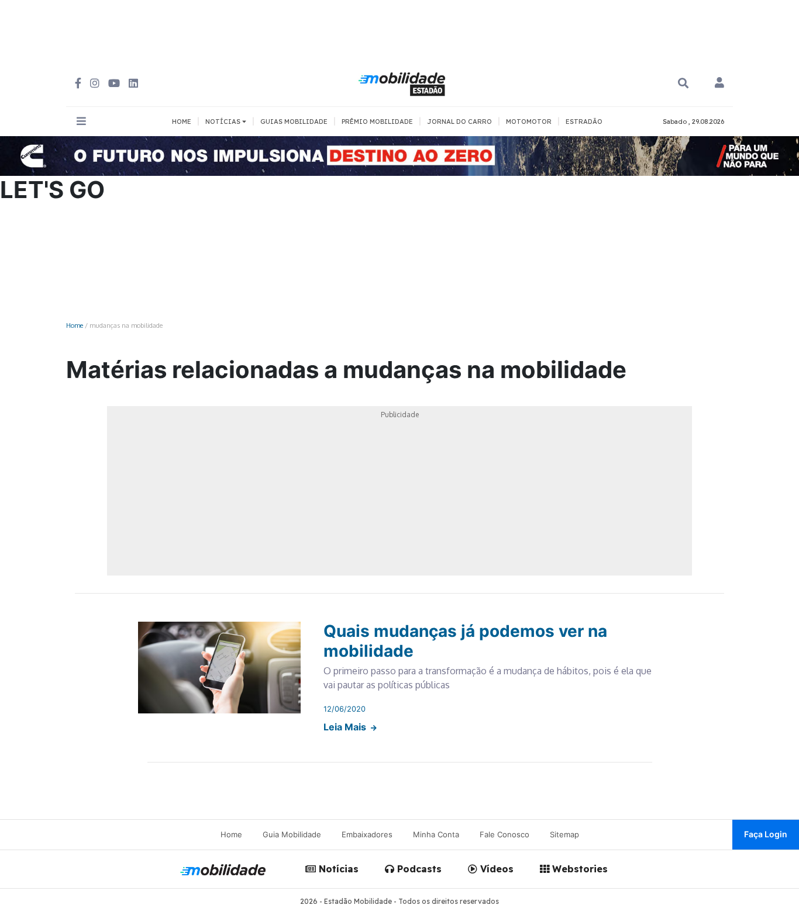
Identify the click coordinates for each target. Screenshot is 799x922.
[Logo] (403, 82)
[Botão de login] (719, 84)
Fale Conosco (504, 834)
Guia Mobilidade (292, 834)
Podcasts (418, 869)
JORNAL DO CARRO (459, 121)
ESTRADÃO (584, 121)
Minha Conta (436, 834)
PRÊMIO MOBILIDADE (377, 121)
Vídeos (495, 869)
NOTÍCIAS (223, 121)
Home (74, 325)
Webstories (578, 869)
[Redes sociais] (78, 83)
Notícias (337, 869)
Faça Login (765, 834)
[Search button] (683, 83)
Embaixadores (367, 834)
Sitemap (564, 834)
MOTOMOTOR (529, 121)
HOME (181, 121)
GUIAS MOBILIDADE (294, 121)
